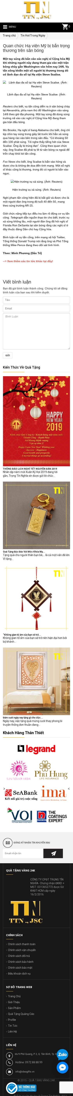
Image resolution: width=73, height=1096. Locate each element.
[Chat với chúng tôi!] (62, 1067)
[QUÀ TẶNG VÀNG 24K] (36, 9)
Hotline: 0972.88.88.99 (28, 1062)
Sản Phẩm (14, 1008)
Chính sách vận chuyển (22, 950)
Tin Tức (12, 1025)
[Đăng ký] (53, 853)
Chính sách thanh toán (21, 944)
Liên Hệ (12, 1031)
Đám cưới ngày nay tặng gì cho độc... (23, 717)
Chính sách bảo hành (20, 961)
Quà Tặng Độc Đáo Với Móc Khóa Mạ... (24, 551)
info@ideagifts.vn (24, 1071)
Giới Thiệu (14, 1002)
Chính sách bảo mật (20, 967)
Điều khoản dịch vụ (19, 973)
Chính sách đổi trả (19, 955)
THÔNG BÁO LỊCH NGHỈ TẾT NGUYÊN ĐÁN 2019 (30, 468)
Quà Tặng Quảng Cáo (21, 1013)
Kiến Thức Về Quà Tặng (21, 367)
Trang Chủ (14, 996)
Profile (12, 1019)
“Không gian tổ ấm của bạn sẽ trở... (22, 634)
